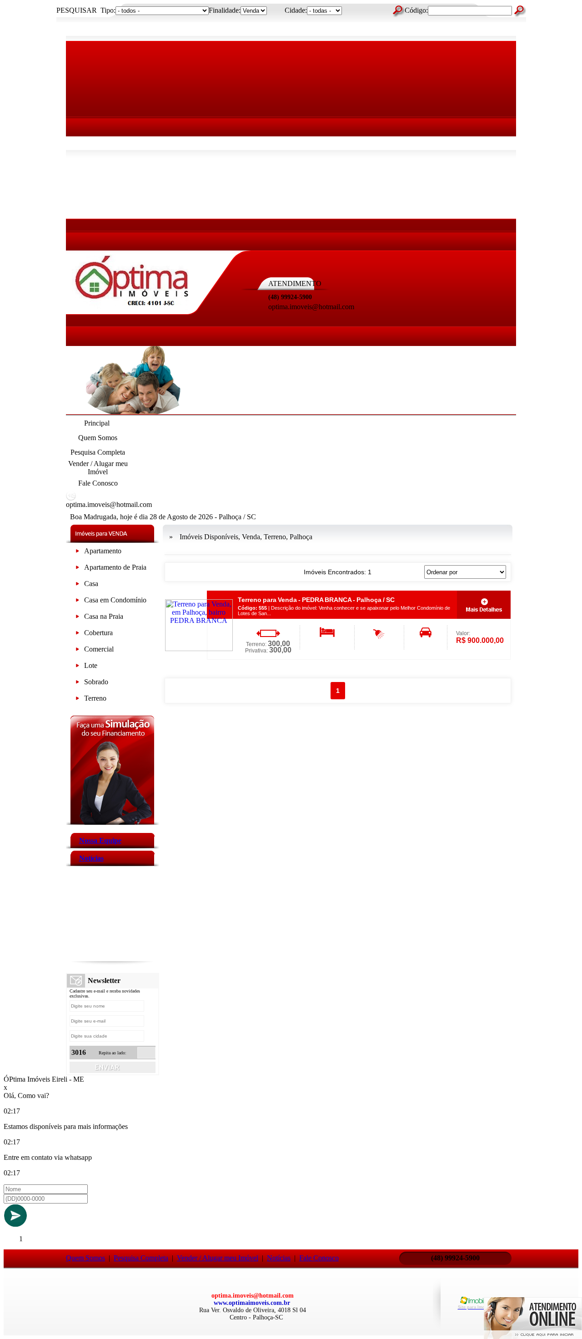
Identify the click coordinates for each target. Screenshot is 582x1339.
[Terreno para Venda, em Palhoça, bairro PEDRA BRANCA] (199, 648)
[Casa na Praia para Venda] (77, 618)
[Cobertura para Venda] (77, 634)
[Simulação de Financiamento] (112, 822)
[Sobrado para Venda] (77, 683)
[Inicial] (132, 307)
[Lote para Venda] (77, 667)
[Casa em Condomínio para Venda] (77, 602)
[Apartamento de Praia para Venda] (77, 569)
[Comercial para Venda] (77, 651)
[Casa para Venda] (77, 585)
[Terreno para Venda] (77, 700)
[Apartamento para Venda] (77, 553)
